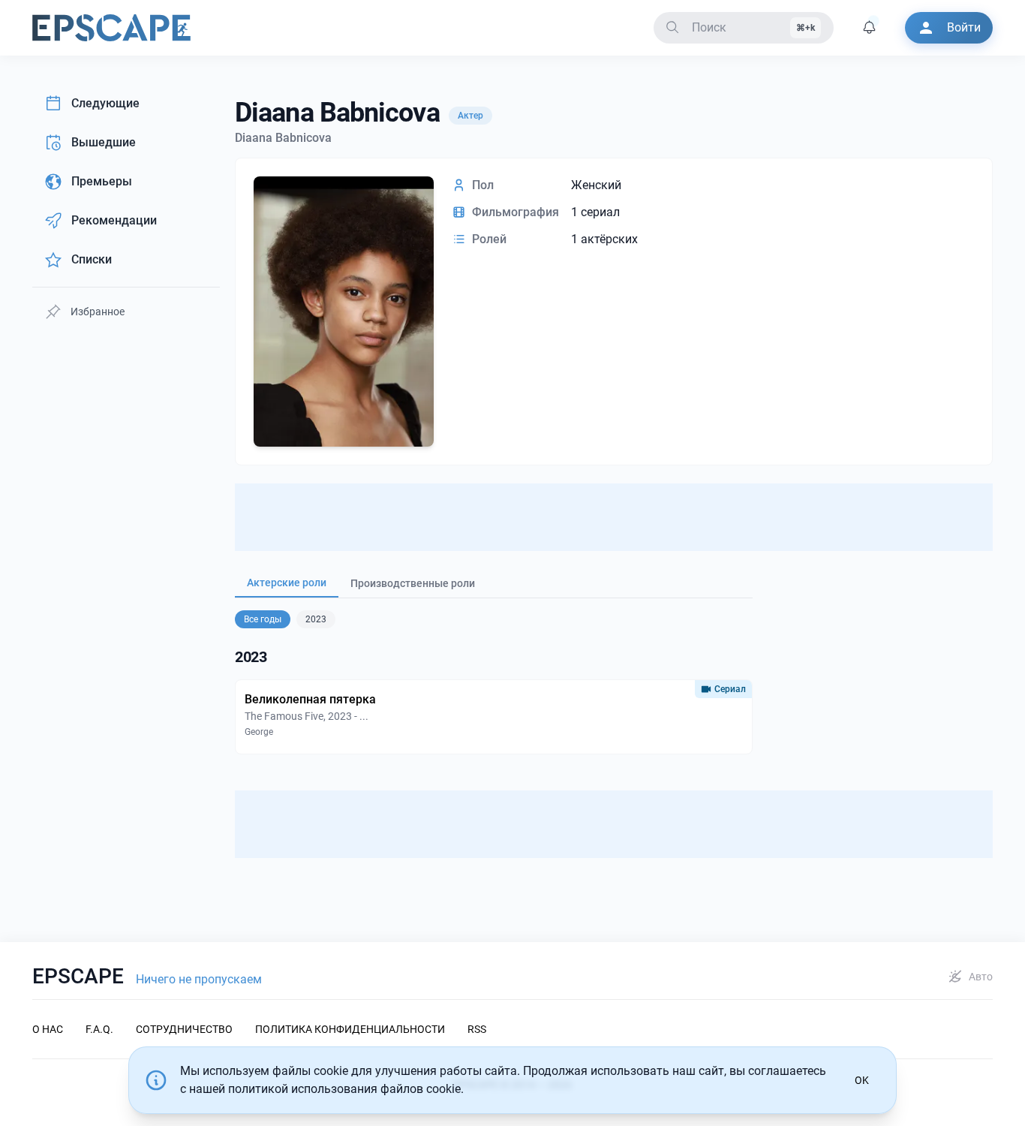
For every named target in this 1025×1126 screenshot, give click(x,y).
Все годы (262, 619)
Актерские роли (286, 583)
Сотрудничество (184, 1029)
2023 (315, 619)
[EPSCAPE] (111, 28)
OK (862, 1080)
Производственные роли (412, 583)
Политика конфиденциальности (350, 1029)
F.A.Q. (99, 1029)
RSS (476, 1029)
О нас (47, 1029)
